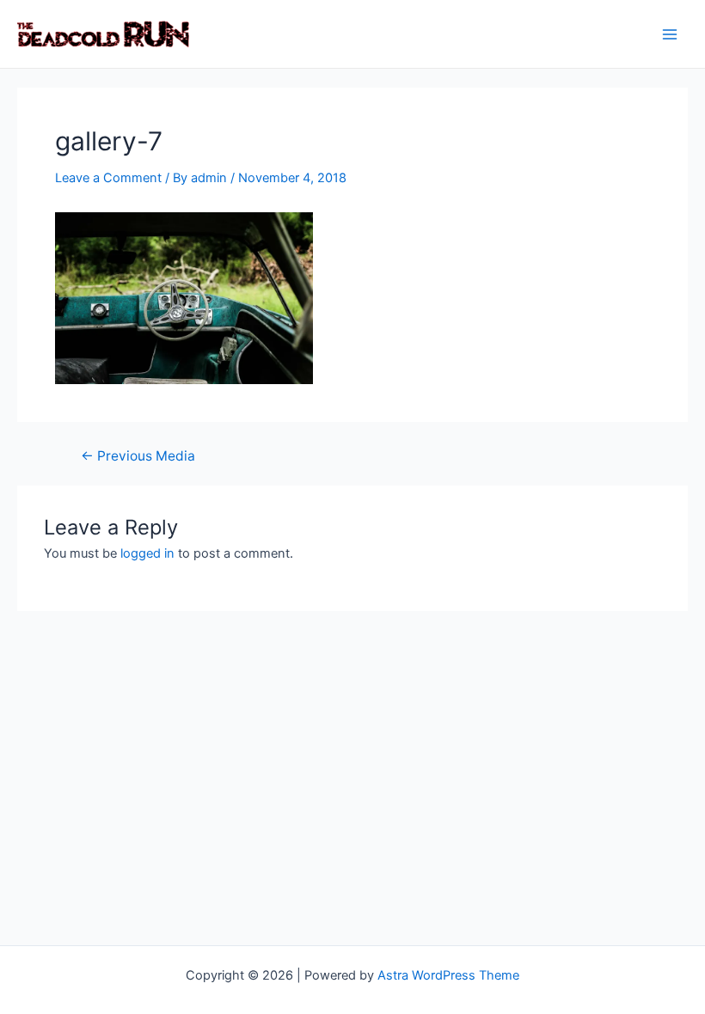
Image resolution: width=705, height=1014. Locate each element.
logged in (147, 553)
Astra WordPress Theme (448, 975)
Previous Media (138, 456)
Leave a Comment (108, 178)
